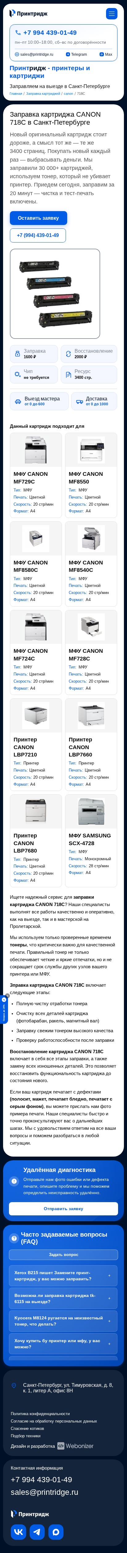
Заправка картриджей (43, 93)
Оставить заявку (38, 218)
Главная (16, 93)
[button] (55, 294)
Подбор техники (25, 1436)
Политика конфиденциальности (40, 1413)
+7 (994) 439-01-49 (38, 235)
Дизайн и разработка (33, 1446)
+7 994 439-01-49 (50, 32)
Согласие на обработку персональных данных (54, 1421)
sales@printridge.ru (44, 1492)
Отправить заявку (63, 1208)
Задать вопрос (63, 1254)
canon (68, 93)
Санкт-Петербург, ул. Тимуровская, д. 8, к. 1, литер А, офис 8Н (68, 1387)
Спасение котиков (27, 1428)
